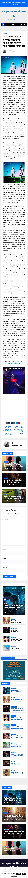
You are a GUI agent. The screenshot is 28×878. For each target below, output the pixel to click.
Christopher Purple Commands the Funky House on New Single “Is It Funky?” (17, 747)
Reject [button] (24, 873)
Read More (14, 876)
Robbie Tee (13, 50)
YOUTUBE (10, 363)
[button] (22, 24)
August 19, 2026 (10, 836)
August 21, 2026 (10, 819)
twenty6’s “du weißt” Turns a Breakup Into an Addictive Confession (17, 756)
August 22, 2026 (10, 609)
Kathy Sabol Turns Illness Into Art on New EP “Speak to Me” (13, 466)
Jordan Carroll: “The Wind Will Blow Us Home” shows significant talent (18, 430)
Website (5, 567)
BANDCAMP (17, 363)
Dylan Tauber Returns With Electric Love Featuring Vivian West (13, 607)
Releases (6, 603)
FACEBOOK (18, 361)
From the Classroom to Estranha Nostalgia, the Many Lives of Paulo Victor (17, 711)
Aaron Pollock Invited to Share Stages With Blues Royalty (17, 774)
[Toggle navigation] (13, 24)
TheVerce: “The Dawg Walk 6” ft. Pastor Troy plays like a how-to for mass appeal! (9, 430)
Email (5, 558)
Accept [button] (18, 873)
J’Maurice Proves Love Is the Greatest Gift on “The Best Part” (17, 738)
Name (5, 549)
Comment (6, 519)
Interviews (14, 628)
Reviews (4, 33)
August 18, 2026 (10, 852)
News (13, 619)
